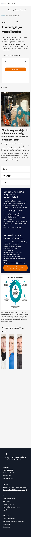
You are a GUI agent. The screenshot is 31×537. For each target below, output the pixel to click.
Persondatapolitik (8, 504)
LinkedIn (5, 524)
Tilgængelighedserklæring (10, 507)
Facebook (6, 527)
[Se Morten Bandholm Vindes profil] (19, 389)
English (5, 510)
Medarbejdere (7, 475)
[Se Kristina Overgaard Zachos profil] (11, 389)
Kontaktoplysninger (9, 499)
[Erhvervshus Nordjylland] (4, 3)
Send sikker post (8, 478)
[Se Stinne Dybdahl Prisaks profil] (3, 389)
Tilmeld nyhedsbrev (9, 518)
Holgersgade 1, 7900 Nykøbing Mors (14, 490)
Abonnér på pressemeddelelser (12, 521)
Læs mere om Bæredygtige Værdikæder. (15, 268)
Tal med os (15, 69)
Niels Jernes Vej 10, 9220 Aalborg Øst (14, 487)
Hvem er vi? (6, 501)
